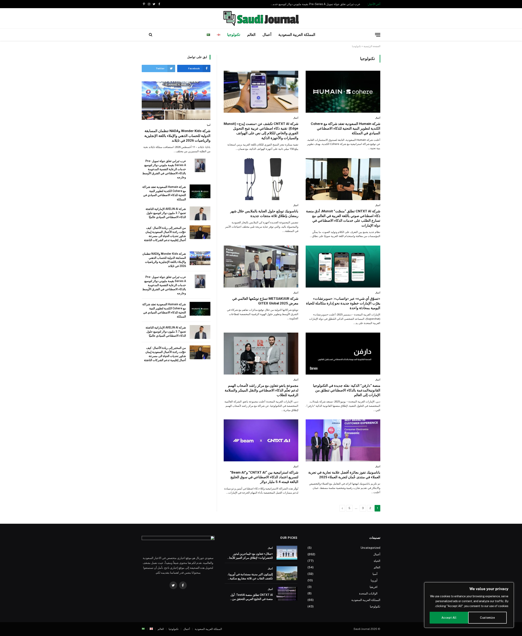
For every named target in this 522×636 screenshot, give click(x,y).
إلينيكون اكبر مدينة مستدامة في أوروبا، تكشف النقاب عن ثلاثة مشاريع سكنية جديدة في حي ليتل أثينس (250, 576)
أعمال (266, 34)
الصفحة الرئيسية (372, 46)
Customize (487, 617)
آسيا (208, 125)
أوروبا (374, 580)
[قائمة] (377, 34)
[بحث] (150, 34)
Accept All (448, 617)
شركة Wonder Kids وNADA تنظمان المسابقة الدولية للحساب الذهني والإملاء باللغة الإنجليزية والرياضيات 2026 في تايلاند (177, 135)
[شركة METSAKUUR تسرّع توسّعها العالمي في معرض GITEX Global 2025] (261, 267)
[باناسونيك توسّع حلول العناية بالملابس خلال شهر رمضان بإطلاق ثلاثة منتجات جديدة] (261, 179)
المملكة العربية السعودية (296, 34)
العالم (251, 34)
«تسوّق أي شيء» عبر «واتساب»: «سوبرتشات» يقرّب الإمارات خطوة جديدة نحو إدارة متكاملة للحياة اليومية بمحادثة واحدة (343, 303)
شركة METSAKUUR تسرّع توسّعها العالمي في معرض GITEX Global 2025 (265, 301)
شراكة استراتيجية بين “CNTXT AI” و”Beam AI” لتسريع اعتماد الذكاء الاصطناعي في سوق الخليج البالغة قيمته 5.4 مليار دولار (263, 477)
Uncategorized (370, 547)
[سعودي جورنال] (261, 18)
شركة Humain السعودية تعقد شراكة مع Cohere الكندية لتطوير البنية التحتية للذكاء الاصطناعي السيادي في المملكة (345, 128)
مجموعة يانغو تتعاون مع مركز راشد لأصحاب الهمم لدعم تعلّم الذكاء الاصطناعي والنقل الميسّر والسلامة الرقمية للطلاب (261, 390)
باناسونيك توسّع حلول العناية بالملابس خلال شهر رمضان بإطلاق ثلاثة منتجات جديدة (264, 213)
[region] (469, 605)
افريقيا (373, 587)
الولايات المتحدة (368, 593)
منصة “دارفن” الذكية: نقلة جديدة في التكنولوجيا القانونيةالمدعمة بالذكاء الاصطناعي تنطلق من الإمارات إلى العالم (346, 390)
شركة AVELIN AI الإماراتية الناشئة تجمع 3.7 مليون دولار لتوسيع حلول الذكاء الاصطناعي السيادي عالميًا (166, 213)
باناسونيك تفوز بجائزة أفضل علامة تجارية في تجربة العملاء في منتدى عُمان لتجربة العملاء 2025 (344, 474)
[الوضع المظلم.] (144, 34)
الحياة (377, 560)
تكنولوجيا (233, 34)
